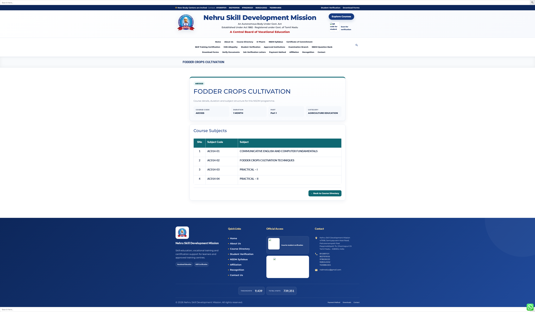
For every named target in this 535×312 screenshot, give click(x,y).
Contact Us (236, 275)
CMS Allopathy (231, 47)
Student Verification (330, 8)
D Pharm (261, 42)
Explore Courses (341, 16)
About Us (228, 42)
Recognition (308, 52)
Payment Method (277, 52)
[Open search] (356, 45)
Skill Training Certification (207, 47)
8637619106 (234, 8)
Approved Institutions (274, 47)
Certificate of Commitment (299, 42)
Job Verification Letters (254, 52)
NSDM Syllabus (276, 42)
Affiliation (294, 52)
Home (218, 42)
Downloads (347, 302)
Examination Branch (298, 47)
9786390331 (247, 8)
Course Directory (245, 42)
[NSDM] (186, 24)
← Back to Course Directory (325, 193)
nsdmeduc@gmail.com (330, 270)
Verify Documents (231, 52)
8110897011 (221, 8)
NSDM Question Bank (322, 47)
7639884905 (275, 8)
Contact (321, 52)
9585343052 (261, 8)
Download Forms (351, 8)
